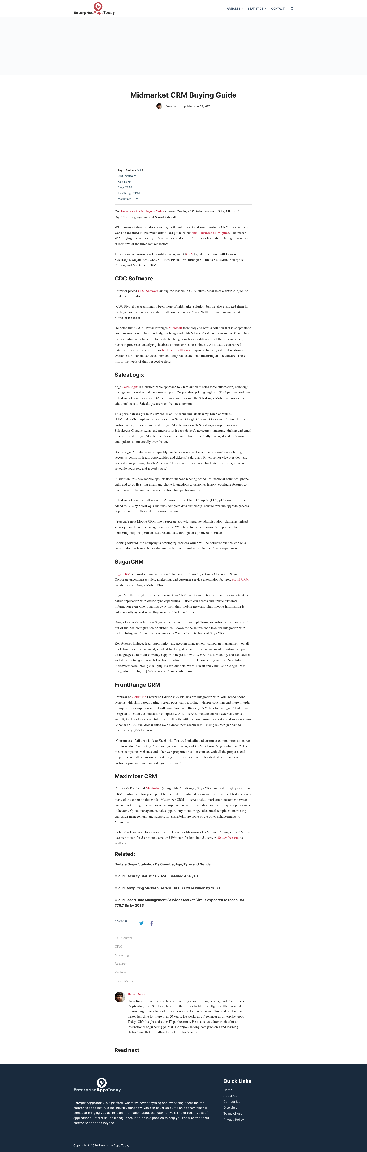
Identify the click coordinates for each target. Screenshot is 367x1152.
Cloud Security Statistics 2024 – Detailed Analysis (156, 876)
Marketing (122, 954)
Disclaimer (231, 1107)
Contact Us (231, 1102)
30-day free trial (228, 837)
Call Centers (123, 937)
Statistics (255, 8)
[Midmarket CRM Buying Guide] (141, 923)
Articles (233, 8)
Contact (278, 8)
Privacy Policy (233, 1119)
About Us (230, 1096)
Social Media (124, 980)
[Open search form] (292, 8)
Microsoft (175, 327)
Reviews (120, 972)
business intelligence (176, 350)
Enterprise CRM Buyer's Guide (142, 211)
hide (139, 170)
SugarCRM (125, 187)
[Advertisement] (183, 46)
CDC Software (127, 176)
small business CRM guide (210, 232)
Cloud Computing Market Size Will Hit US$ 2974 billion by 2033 (167, 888)
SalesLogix (124, 181)
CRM (190, 254)
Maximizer (153, 788)
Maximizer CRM (128, 199)
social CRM (240, 579)
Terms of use (232, 1113)
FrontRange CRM (129, 193)
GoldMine (139, 696)
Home (227, 1090)
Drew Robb (172, 106)
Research (121, 963)
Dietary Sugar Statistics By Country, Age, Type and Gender (163, 864)
